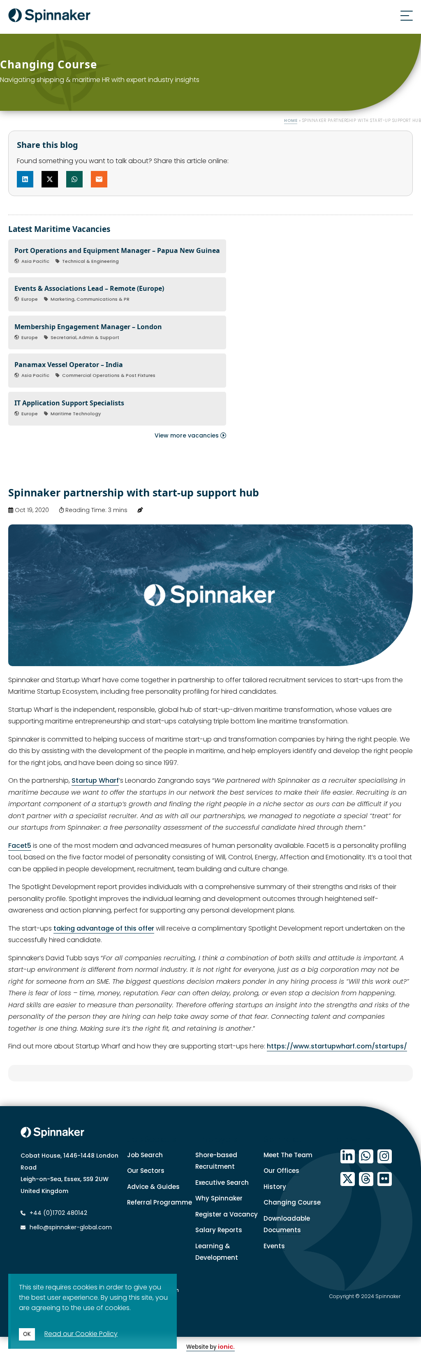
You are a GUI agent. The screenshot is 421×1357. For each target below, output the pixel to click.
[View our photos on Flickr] (384, 1179)
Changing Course (292, 1202)
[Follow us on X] (347, 1179)
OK (27, 1334)
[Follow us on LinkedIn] (347, 1156)
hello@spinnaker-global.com (71, 1227)
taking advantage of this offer (103, 928)
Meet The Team (288, 1155)
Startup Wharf (95, 780)
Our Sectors (145, 1170)
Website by (210, 1347)
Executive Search (222, 1182)
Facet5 (19, 845)
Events (274, 1246)
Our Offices (281, 1170)
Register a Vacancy (226, 1214)
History (275, 1186)
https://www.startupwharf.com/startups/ (337, 1046)
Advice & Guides (153, 1186)
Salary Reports (218, 1230)
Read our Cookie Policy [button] (81, 1333)
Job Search (145, 1155)
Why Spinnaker (219, 1198)
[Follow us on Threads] (366, 1179)
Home (290, 120)
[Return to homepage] (49, 17)
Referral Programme (159, 1202)
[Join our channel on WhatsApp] (366, 1156)
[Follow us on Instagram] (384, 1156)
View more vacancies (187, 435)
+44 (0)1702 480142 (57, 1213)
